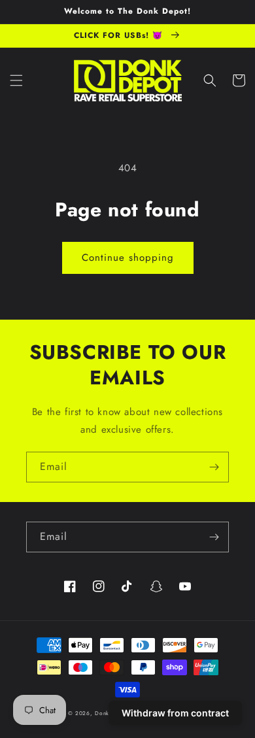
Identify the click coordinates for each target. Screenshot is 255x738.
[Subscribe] (213, 467)
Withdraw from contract (175, 712)
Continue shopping (128, 257)
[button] (16, 80)
